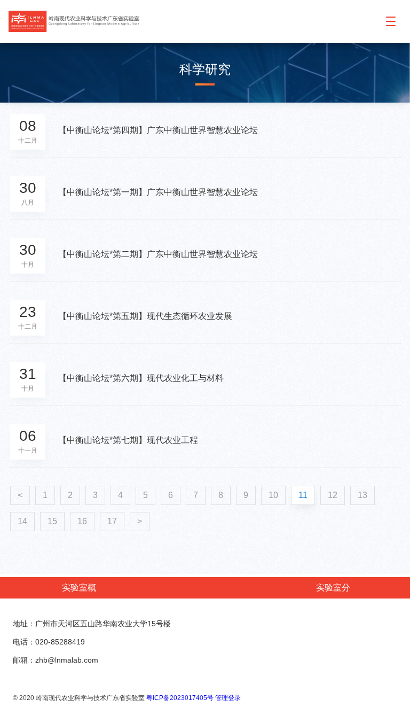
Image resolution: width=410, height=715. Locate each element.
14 (22, 521)
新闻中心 (122, 608)
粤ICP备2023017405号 (180, 698)
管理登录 (228, 698)
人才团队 (206, 608)
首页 (34, 608)
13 (362, 495)
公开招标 (375, 608)
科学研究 (164, 608)
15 (52, 521)
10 (273, 495)
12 (332, 495)
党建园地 (290, 608)
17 (112, 521)
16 (82, 521)
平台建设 (248, 608)
